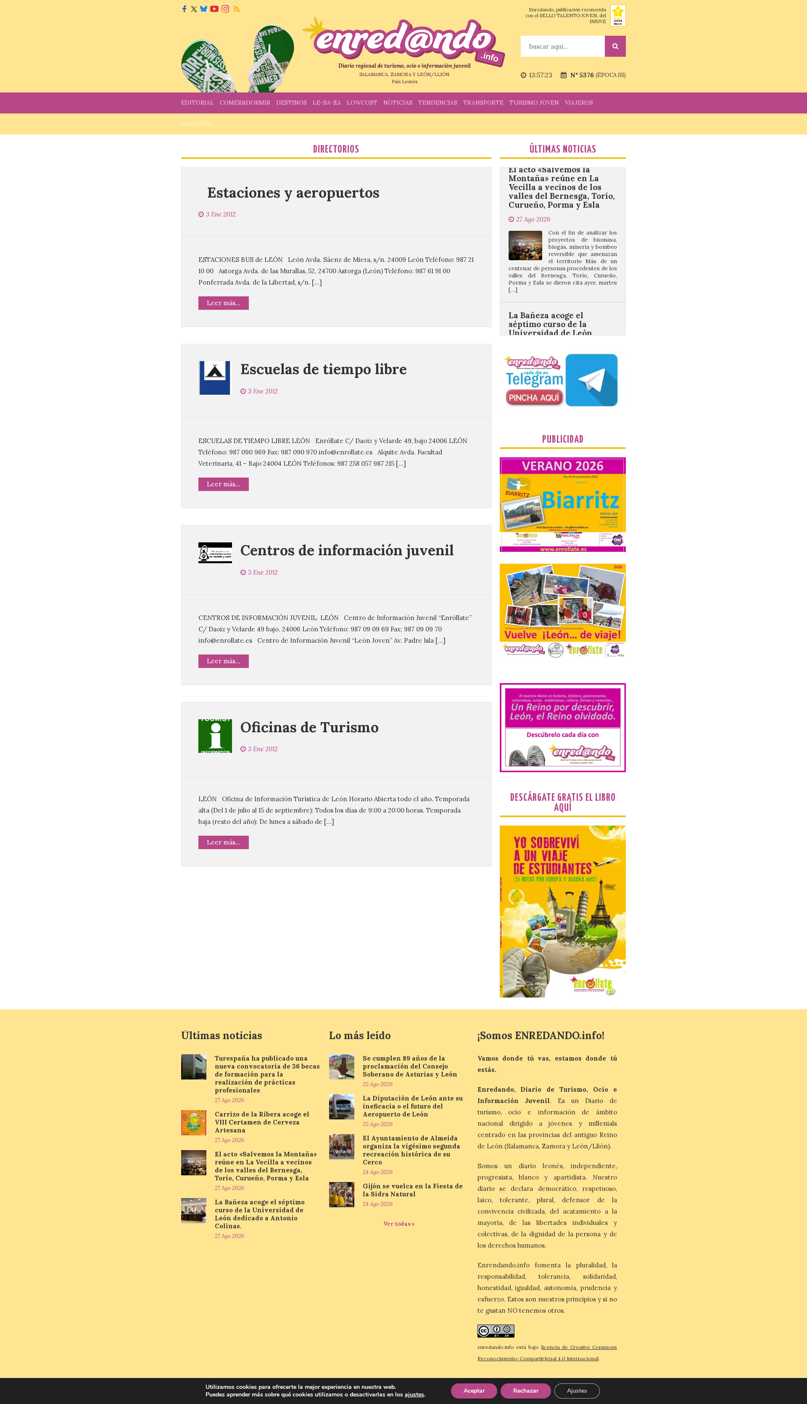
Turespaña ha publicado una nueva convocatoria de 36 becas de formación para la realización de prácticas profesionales (267, 1074)
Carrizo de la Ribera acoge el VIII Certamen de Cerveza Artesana (262, 1122)
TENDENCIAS (437, 102)
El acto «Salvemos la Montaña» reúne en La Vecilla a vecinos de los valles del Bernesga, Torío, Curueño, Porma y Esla (266, 1166)
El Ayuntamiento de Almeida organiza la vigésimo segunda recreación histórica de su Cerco (411, 1150)
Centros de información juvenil (347, 550)
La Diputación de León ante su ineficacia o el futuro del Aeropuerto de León (413, 1106)
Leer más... (223, 303)
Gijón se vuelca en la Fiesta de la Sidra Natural (413, 1190)
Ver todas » (399, 1223)
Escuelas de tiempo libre (323, 369)
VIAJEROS (579, 102)
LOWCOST (362, 102)
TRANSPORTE (483, 102)
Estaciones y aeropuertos (293, 192)
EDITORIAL (197, 102)
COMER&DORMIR (245, 102)
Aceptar (474, 1391)
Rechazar (525, 1391)
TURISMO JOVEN (534, 102)
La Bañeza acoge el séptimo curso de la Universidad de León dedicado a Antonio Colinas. (550, 286)
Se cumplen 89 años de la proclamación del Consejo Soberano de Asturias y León (410, 1066)
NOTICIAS (397, 102)
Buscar (615, 46)
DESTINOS (291, 102)
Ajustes (577, 1391)
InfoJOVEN (196, 123)
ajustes (414, 1395)
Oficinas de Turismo (309, 727)
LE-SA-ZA (327, 102)
